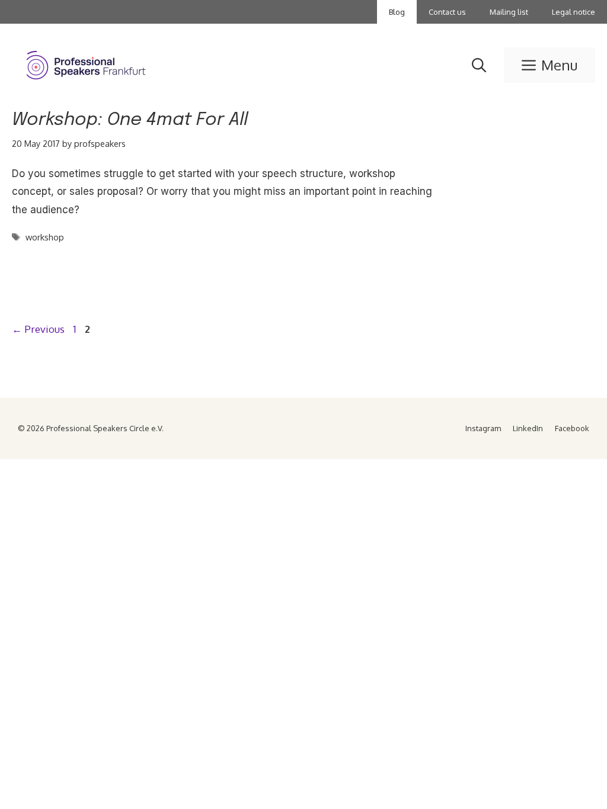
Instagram (483, 428)
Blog (397, 12)
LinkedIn (528, 428)
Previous (38, 329)
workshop (44, 237)
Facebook (572, 428)
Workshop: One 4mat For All (130, 120)
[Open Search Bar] (479, 65)
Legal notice (573, 12)
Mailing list (509, 12)
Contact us (447, 12)
